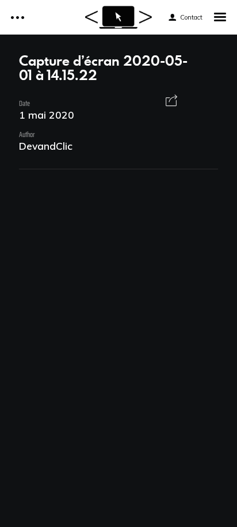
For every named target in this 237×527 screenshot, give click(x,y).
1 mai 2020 (46, 114)
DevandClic (45, 145)
